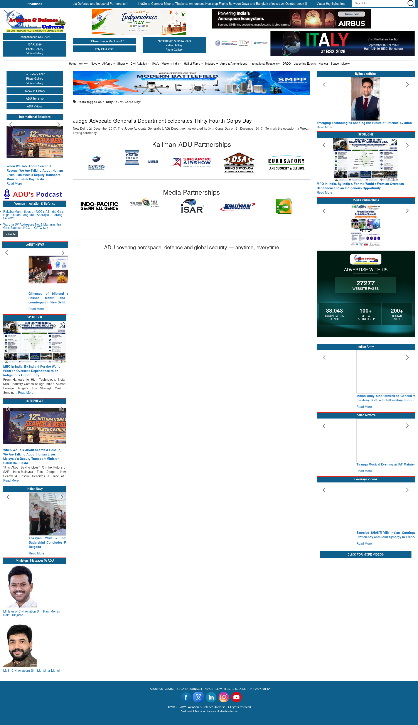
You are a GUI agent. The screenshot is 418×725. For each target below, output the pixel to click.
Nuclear (323, 63)
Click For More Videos (366, 554)
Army (82, 63)
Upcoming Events (304, 63)
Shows (121, 63)
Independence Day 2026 (35, 37)
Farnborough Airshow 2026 (174, 41)
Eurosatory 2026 (34, 74)
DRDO (287, 63)
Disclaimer (240, 689)
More (344, 63)
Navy (94, 63)
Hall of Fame (192, 63)
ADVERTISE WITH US (217, 689)
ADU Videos (34, 106)
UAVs (155, 63)
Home (72, 63)
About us (156, 689)
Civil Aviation (139, 63)
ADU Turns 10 (35, 98)
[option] (96, 157)
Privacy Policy (260, 689)
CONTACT (196, 689)
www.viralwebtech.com (224, 711)
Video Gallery (34, 53)
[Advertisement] (366, 589)
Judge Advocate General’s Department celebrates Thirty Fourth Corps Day (162, 120)
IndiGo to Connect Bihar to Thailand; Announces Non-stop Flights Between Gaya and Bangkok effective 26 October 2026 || (204, 3)
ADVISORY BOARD (176, 689)
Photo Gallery (34, 49)
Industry (210, 63)
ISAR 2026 (35, 44)
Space (335, 63)
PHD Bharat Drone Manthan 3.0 (104, 41)
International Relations (264, 63)
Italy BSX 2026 (104, 49)
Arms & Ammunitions (233, 63)
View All (10, 234)
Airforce (107, 63)
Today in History (35, 91)
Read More (14, 183)
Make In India (170, 63)
